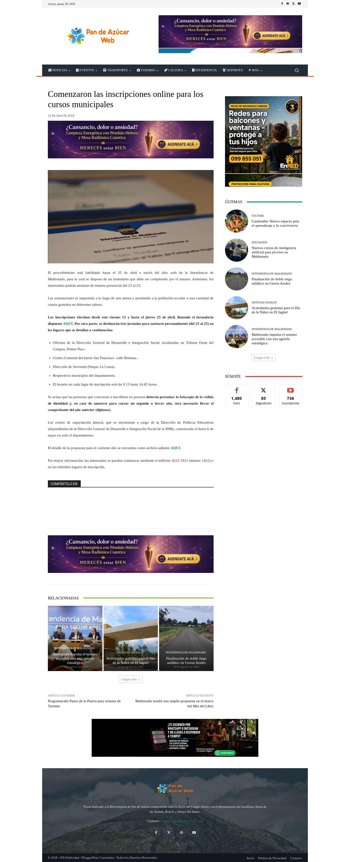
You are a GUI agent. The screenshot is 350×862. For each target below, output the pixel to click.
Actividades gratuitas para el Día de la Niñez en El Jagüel (130, 661)
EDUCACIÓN (259, 242)
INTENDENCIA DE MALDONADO (74, 648)
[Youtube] (299, 4)
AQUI (175, 448)
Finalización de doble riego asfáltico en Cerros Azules (186, 661)
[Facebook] (282, 4)
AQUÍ (68, 324)
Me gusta (236, 388)
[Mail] (288, 4)
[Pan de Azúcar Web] (175, 788)
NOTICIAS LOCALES (130, 652)
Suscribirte (291, 388)
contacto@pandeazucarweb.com (182, 821)
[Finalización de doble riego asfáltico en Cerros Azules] (186, 638)
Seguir (263, 388)
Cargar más (129, 679)
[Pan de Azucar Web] (97, 36)
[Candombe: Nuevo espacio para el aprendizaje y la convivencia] (236, 221)
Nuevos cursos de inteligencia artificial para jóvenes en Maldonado (274, 252)
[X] (293, 4)
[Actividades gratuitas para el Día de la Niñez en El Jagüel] (131, 638)
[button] (296, 70)
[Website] (181, 832)
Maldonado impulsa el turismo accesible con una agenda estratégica (75, 658)
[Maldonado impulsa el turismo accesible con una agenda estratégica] (75, 638)
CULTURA (258, 216)
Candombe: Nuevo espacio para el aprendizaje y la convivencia (275, 223)
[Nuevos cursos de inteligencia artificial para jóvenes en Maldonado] (236, 249)
